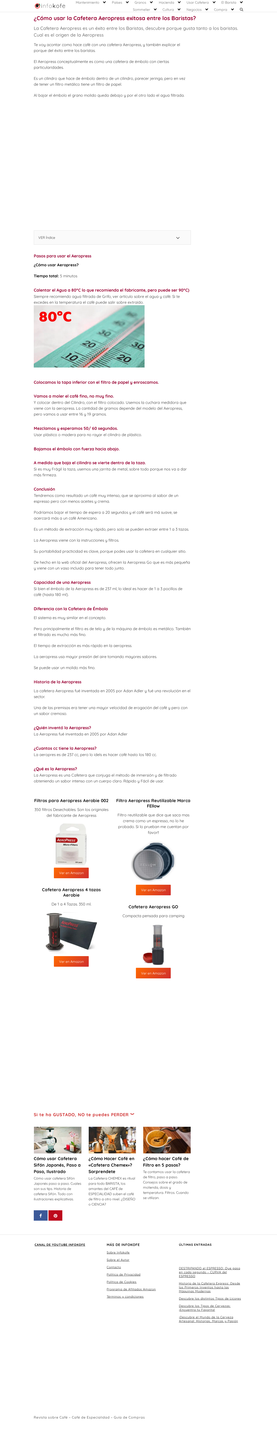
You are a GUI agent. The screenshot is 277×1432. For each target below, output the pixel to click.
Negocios (194, 9)
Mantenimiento (87, 2)
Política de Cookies (122, 1282)
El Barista (228, 2)
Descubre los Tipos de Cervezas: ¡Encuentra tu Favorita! (205, 1308)
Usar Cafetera (198, 2)
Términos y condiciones (125, 1297)
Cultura (168, 9)
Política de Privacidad (123, 1274)
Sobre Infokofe (118, 1252)
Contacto (114, 1267)
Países (117, 2)
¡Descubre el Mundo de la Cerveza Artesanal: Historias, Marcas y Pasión (208, 1319)
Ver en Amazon (71, 961)
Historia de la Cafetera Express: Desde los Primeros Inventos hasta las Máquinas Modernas (209, 1287)
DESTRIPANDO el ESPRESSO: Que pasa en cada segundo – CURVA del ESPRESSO (209, 1272)
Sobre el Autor (118, 1260)
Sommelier (141, 9)
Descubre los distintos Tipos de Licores (210, 1298)
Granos (140, 2)
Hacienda (166, 2)
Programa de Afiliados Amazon (131, 1289)
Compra (220, 9)
